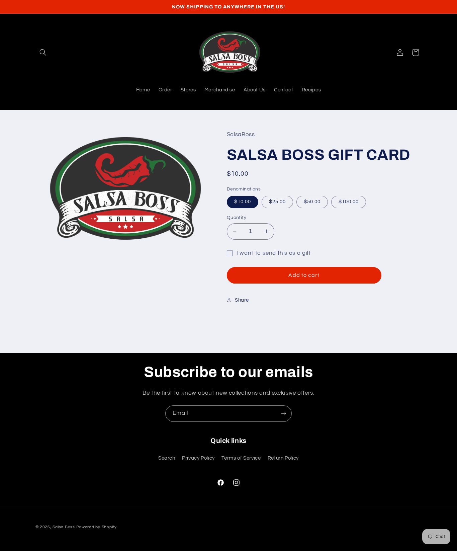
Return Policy (283, 458)
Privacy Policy (198, 458)
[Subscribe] (283, 413)
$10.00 (242, 201)
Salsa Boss (64, 527)
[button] (43, 52)
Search (166, 458)
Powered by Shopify (96, 527)
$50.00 (312, 201)
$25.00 (277, 201)
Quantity (236, 217)
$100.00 (348, 201)
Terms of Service (241, 458)
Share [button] (242, 299)
